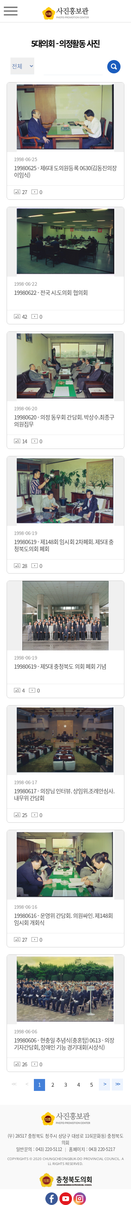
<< (14, 1084)
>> (117, 1084)
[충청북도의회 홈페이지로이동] (65, 12)
